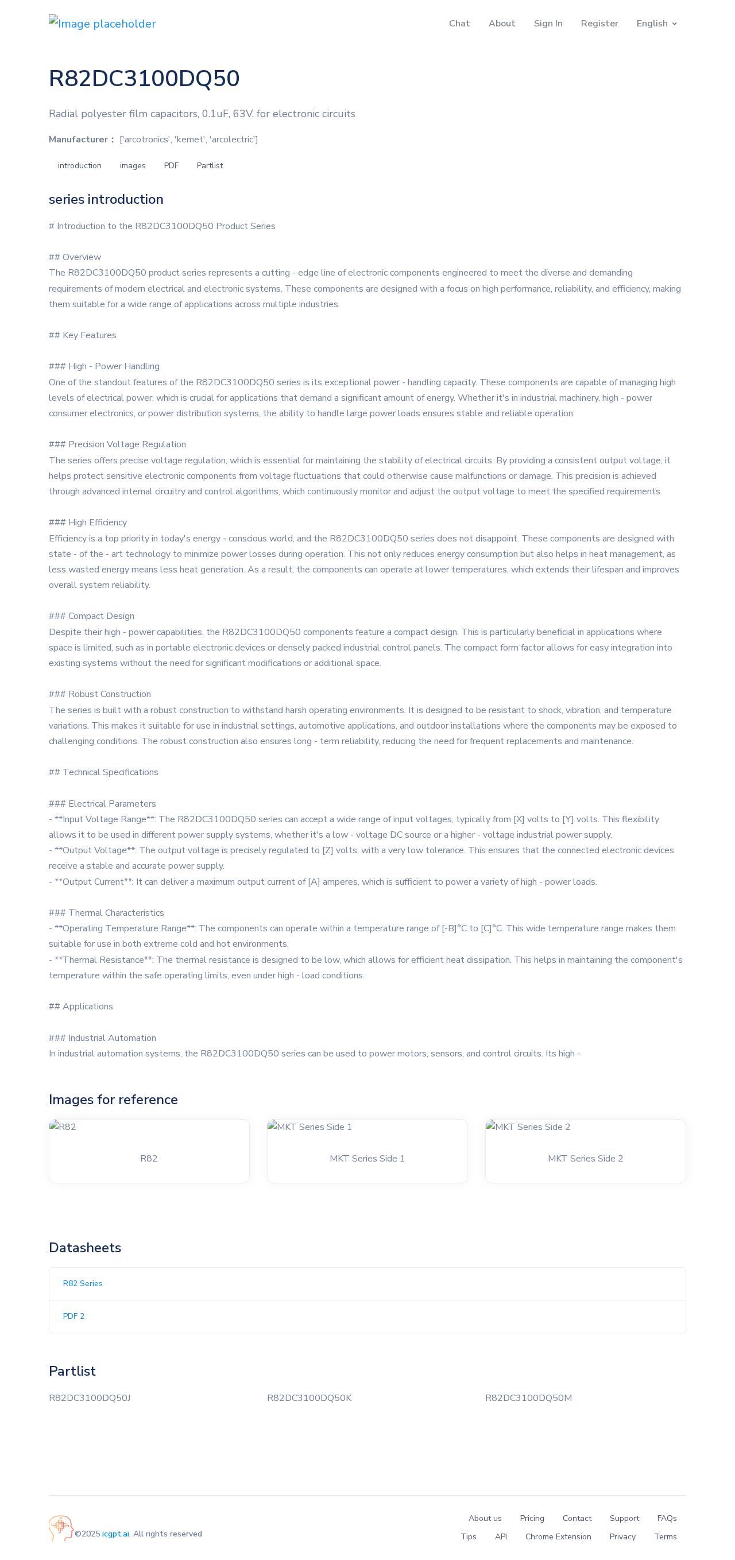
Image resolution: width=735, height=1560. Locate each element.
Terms (665, 1536)
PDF (171, 165)
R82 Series (83, 1283)
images (133, 165)
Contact (577, 1518)
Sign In (548, 23)
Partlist (210, 165)
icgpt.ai (115, 1533)
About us (485, 1518)
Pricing (532, 1518)
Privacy (623, 1536)
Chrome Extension (558, 1536)
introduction (80, 165)
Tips (469, 1536)
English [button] (652, 23)
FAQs (667, 1518)
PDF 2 (73, 1316)
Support (624, 1518)
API (501, 1536)
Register (599, 23)
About (502, 23)
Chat (459, 23)
